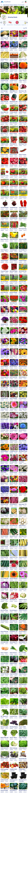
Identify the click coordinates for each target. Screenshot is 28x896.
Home (4, 4)
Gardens (15, 4)
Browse (7, 4)
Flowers (11, 4)
